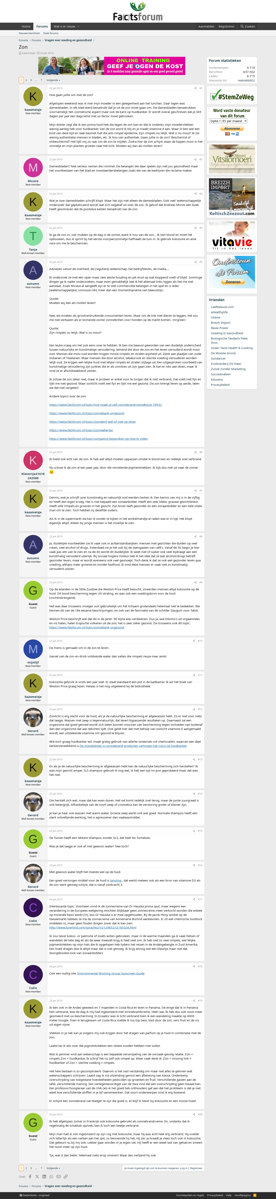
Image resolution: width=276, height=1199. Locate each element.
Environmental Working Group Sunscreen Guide (110, 973)
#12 (200, 709)
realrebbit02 (246, 80)
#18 (200, 966)
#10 (200, 641)
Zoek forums (50, 33)
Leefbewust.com (222, 307)
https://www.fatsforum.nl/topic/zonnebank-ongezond (86, 413)
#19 (200, 1000)
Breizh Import (220, 323)
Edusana (217, 379)
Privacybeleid (220, 385)
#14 (200, 793)
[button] (78, 26)
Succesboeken (221, 374)
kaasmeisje (28, 53)
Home (26, 26)
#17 (200, 899)
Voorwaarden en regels (190, 1195)
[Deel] (195, 88)
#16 (200, 865)
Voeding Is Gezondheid (227, 333)
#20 (200, 1114)
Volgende (52, 80)
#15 (200, 831)
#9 (200, 582)
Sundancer (218, 358)
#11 (200, 675)
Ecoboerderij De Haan (226, 364)
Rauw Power (219, 328)
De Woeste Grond (223, 353)
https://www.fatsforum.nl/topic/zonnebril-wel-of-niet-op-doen (92, 422)
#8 (200, 536)
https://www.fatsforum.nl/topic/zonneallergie (81, 430)
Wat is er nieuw (64, 26)
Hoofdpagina (243, 1195)
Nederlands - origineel (35, 1195)
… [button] (36, 80)
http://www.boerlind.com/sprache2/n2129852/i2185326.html (92, 927)
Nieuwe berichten (29, 33)
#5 (200, 262)
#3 (200, 193)
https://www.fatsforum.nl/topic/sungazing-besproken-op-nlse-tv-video (98, 439)
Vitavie (215, 317)
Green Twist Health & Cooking (232, 348)
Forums (42, 26)
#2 (200, 159)
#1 (200, 88)
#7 (200, 490)
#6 (200, 452)
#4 (200, 228)
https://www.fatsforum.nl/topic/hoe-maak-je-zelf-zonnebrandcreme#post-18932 (105, 405)
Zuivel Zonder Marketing (228, 369)
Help (229, 1195)
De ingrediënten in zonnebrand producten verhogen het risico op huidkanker (133, 746)
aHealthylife (219, 312)
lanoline (116, 880)
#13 (200, 759)
